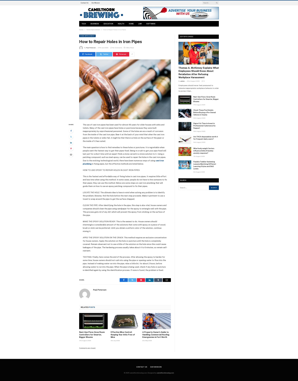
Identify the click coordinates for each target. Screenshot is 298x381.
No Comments (117, 48)
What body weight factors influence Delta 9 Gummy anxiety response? (203, 151)
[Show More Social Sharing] (132, 54)
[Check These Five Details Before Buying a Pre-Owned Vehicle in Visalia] (184, 113)
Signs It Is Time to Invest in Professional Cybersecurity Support (204, 125)
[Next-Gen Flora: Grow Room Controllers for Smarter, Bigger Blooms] (93, 321)
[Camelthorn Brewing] (101, 13)
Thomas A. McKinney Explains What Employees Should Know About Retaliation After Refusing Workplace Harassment (198, 72)
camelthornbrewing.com (165, 373)
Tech (83, 24)
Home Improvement (87, 36)
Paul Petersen (91, 48)
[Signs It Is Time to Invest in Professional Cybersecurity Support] (184, 126)
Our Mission (95, 3)
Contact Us (84, 3)
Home (131, 24)
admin (182, 81)
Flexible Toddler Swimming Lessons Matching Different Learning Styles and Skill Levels (204, 165)
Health (121, 24)
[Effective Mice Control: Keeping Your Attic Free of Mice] (125, 321)
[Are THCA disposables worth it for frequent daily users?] (184, 139)
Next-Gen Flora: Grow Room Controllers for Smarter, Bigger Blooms (92, 334)
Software (150, 24)
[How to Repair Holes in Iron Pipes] (125, 89)
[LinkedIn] (71, 142)
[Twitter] (71, 136)
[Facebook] (71, 130)
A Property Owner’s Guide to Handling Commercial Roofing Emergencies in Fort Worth (155, 334)
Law (140, 24)
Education (108, 24)
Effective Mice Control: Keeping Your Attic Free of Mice (123, 334)
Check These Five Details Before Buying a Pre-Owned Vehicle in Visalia (204, 112)
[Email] (71, 154)
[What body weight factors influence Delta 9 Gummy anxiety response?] (184, 151)
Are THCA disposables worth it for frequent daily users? (205, 138)
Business (95, 24)
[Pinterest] (71, 148)
